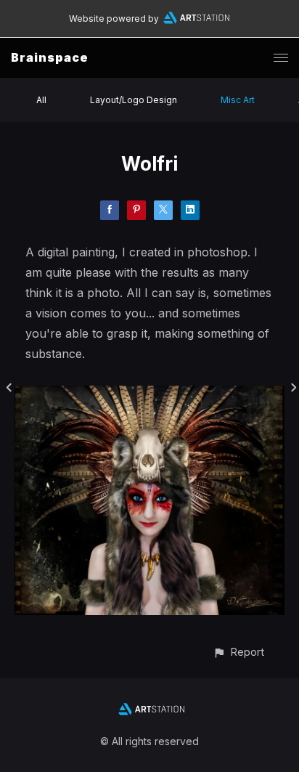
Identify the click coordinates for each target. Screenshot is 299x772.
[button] (238, 652)
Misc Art (238, 99)
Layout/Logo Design (133, 99)
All (41, 99)
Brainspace (50, 57)
